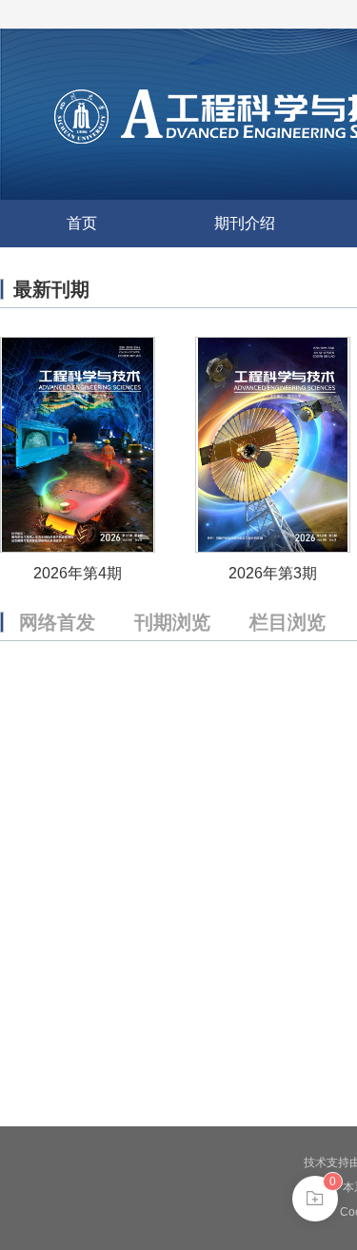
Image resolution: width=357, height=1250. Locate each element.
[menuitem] (81, 223)
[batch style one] (315, 1199)
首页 (82, 223)
